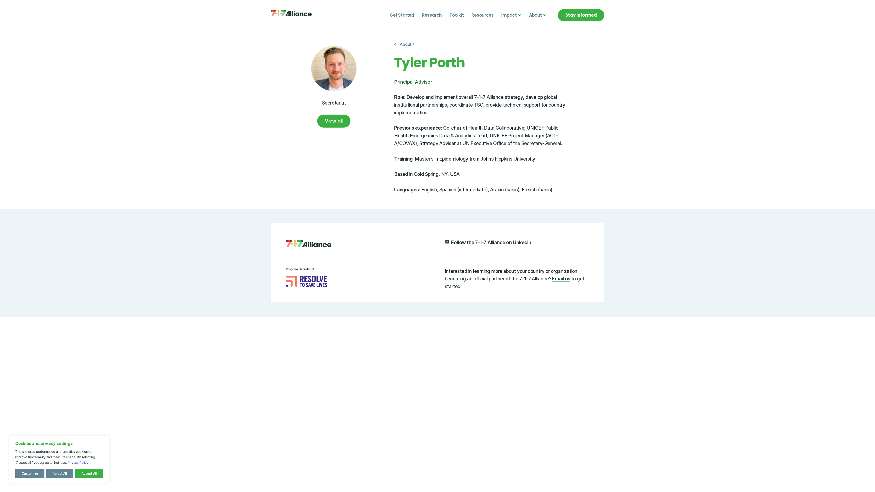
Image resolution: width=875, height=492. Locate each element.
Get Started (402, 15)
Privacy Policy (78, 462)
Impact (509, 15)
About (535, 15)
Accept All (89, 473)
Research (432, 15)
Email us (561, 279)
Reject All (60, 473)
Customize (30, 473)
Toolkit (457, 15)
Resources (482, 15)
